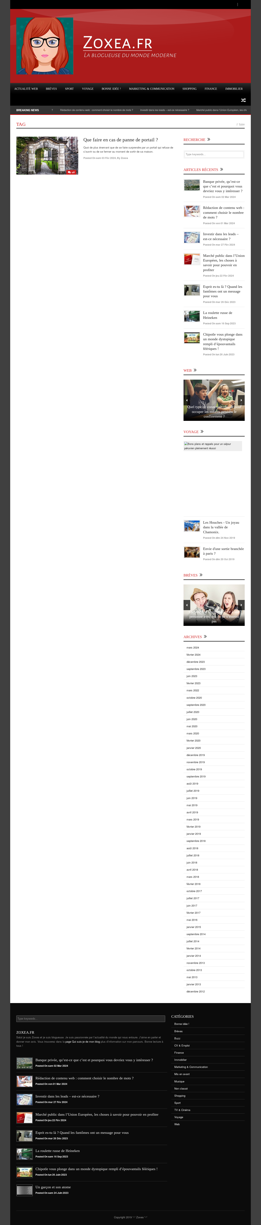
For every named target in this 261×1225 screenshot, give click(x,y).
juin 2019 (192, 798)
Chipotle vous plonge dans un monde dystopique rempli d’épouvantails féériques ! (96, 1169)
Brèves (51, 88)
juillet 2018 (193, 855)
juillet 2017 (193, 898)
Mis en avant (182, 1074)
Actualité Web (26, 88)
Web (177, 1124)
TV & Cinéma (182, 1110)
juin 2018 (192, 862)
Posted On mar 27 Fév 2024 (219, 244)
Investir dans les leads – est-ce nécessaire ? (145, 110)
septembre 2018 (196, 841)
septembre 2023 (196, 669)
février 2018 (193, 884)
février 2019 (193, 826)
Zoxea (124, 158)
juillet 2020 (193, 712)
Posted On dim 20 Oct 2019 (218, 559)
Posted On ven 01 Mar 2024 (219, 223)
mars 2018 (193, 877)
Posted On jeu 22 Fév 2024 (218, 275)
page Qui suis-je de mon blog (82, 1041)
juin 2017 (192, 905)
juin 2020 (192, 719)
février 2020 (193, 740)
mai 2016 (192, 920)
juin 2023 (192, 676)
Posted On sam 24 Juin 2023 (52, 1193)
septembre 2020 (196, 705)
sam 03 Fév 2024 (106, 158)
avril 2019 (192, 812)
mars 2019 (193, 819)
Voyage (88, 88)
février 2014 (193, 948)
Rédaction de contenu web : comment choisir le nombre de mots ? (77, 110)
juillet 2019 (193, 791)
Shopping (189, 88)
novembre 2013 (196, 963)
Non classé (181, 1088)
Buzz (177, 1038)
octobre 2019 (194, 769)
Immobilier (234, 88)
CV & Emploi (182, 1045)
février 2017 (193, 913)
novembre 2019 (196, 762)
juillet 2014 (193, 941)
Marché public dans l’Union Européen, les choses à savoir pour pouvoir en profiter (96, 1114)
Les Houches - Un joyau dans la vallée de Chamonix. (221, 527)
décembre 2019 (196, 755)
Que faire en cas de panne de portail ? (120, 139)
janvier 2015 (194, 927)
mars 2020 (193, 733)
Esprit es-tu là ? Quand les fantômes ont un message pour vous (222, 291)
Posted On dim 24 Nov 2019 (219, 538)
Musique (179, 1081)
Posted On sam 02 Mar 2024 (219, 197)
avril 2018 (192, 869)
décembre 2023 (196, 662)
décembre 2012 (196, 991)
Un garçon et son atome (53, 1187)
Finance (211, 88)
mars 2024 (193, 647)
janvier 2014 (194, 956)
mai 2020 (192, 726)
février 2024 (193, 654)
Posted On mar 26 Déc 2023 (219, 302)
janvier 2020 (194, 748)
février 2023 (193, 683)
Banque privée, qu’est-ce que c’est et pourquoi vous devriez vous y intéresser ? (222, 186)
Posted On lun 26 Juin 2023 (218, 354)
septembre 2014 (196, 934)
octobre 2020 (194, 698)
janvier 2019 (194, 834)
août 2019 (192, 783)
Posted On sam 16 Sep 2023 (219, 323)
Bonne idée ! (111, 88)
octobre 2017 (194, 891)
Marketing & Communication (151, 88)
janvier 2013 (194, 984)
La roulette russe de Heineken (57, 1151)
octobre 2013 (194, 970)
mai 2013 (192, 977)
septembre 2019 (196, 776)
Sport (69, 88)
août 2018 (192, 848)
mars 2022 (193, 690)
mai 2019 (192, 805)
